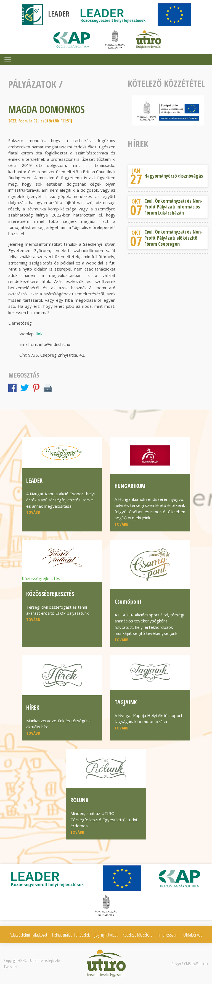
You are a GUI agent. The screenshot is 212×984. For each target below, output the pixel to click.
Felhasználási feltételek (71, 934)
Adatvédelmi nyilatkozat (28, 934)
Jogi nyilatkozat (106, 934)
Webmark (201, 963)
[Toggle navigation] (7, 59)
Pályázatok (32, 84)
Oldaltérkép (193, 934)
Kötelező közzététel (138, 934)
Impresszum (168, 934)
